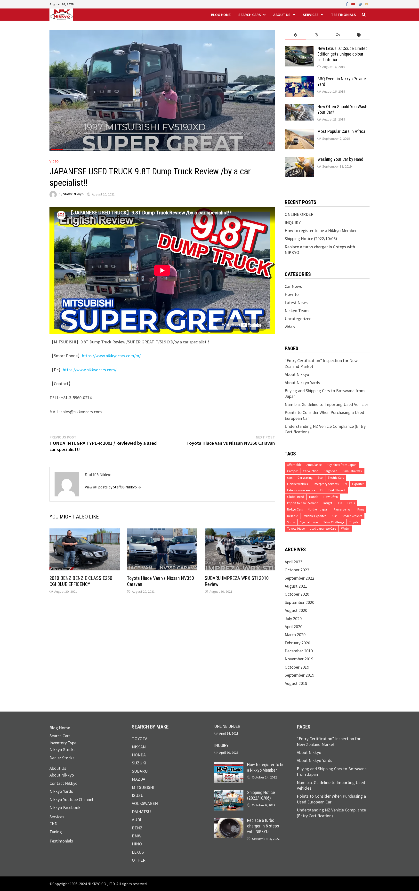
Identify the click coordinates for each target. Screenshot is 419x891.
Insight (327, 503)
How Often (330, 497)
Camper (292, 471)
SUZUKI (139, 763)
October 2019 (297, 667)
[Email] (367, 4)
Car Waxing (305, 478)
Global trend (295, 497)
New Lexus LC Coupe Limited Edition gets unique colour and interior (342, 54)
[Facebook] (347, 4)
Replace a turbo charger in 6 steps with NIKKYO (263, 826)
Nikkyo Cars (295, 509)
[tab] (295, 35)
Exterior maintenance (301, 490)
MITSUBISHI (143, 787)
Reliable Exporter (314, 516)
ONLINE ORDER (299, 214)
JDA (339, 503)
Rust (334, 516)
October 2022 (297, 570)
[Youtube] (353, 4)
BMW (136, 836)
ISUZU (138, 795)
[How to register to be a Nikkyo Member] (228, 765)
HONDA (139, 755)
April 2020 (293, 626)
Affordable (294, 465)
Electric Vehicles (297, 484)
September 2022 (299, 578)
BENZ (137, 828)
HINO (137, 844)
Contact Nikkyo (63, 783)
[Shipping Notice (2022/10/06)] (228, 792)
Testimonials (343, 14)
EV (345, 484)
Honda (313, 497)
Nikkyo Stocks (62, 749)
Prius (360, 509)
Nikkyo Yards (61, 791)
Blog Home (221, 14)
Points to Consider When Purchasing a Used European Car (331, 798)
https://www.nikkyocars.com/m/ (111, 355)
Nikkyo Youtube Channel (71, 799)
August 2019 (296, 683)
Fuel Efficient (337, 490)
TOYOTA (139, 738)
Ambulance (314, 465)
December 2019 (299, 651)
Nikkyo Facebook (65, 807)
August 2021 (296, 586)
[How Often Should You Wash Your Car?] (299, 107)
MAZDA (138, 779)
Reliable (292, 516)
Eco (320, 478)
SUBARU (140, 771)
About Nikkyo (297, 374)
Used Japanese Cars (323, 528)
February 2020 (297, 643)
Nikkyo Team (297, 310)
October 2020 (297, 594)
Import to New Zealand (302, 503)
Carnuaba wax (352, 471)
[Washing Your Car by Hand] (299, 159)
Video (54, 161)
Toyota (354, 522)
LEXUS (138, 852)
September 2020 (299, 602)
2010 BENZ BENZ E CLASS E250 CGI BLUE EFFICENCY (80, 581)
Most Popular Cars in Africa (341, 131)
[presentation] (295, 35)
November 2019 (299, 659)
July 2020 (293, 618)
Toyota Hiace (296, 528)
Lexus (351, 503)
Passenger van (343, 509)
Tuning (55, 831)
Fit (321, 490)
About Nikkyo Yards (302, 382)
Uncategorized (298, 318)
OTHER (138, 860)
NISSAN (139, 747)
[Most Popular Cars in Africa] (299, 131)
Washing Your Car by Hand (340, 159)
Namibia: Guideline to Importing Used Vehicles (327, 404)
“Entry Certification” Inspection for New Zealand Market (329, 741)
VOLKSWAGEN (145, 803)
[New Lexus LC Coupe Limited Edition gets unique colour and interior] (299, 48)
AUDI (136, 819)
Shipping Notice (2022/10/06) (311, 238)
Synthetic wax (309, 522)
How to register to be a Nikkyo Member (321, 230)
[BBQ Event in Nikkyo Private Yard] (299, 79)
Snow (291, 522)
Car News (293, 286)
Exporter (357, 484)
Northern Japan (318, 509)
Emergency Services (325, 484)
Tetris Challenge (333, 522)
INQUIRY (293, 222)
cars (289, 478)
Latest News (296, 302)
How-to (292, 294)
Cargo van (330, 471)
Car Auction (310, 471)
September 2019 (299, 675)
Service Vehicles (352, 516)
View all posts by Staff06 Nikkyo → (113, 487)
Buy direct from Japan (341, 465)
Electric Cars (336, 478)
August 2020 (296, 610)
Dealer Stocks (61, 758)
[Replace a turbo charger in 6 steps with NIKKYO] (228, 820)
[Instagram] (360, 4)
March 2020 (295, 634)
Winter (345, 528)
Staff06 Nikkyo (73, 194)
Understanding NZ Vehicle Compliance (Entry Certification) (331, 812)
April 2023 (293, 562)
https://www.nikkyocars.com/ (89, 370)
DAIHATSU (141, 811)
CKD (53, 823)
